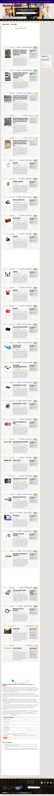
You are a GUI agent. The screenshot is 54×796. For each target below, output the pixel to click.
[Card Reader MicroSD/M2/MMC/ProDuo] (8, 367)
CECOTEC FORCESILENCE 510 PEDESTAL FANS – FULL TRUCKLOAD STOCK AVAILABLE (20, 75)
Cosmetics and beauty (28, 512)
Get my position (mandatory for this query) (28, 735)
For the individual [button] (28, 19)
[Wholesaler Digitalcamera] (8, 499)
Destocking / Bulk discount (27, 47)
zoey (4, 710)
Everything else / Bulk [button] (41, 19)
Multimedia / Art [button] (12, 19)
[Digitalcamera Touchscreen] (8, 480)
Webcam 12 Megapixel (19, 199)
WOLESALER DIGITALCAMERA (20, 441)
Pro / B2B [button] (34, 19)
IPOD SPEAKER (16, 218)
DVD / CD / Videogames (27, 93)
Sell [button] (47, 19)
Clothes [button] (6, 19)
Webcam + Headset (18, 181)
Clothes (30, 625)
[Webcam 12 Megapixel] (8, 201)
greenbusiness (6, 693)
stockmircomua (6, 698)
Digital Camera (17, 460)
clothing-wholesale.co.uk (7, 687)
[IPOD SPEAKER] (8, 220)
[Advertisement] (20, 37)
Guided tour (43, 64)
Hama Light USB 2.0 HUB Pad (20, 327)
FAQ (42, 61)
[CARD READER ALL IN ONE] (8, 387)
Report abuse (12, 47)
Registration (34, 777)
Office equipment (28, 587)
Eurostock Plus (33, 51)
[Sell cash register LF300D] (8, 592)
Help (37, 777)
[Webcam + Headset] (8, 183)
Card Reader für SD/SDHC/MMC (17, 346)
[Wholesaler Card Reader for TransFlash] (8, 555)
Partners (40, 777)
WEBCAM (15, 163)
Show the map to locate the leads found (21, 26)
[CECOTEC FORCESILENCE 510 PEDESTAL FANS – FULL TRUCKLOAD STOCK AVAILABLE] (8, 76)
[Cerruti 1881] (8, 630)
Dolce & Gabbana (17, 648)
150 (26, 683)
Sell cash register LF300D (19, 590)
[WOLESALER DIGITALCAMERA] (8, 441)
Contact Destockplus (20, 777)
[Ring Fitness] (8, 517)
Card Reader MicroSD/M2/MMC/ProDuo (20, 365)
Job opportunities (28, 777)
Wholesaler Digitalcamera (19, 497)
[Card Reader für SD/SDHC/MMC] (8, 347)
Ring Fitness (16, 515)
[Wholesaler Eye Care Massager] (8, 610)
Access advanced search (21, 28)
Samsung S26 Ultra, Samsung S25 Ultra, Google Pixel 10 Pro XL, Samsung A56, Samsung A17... (20, 120)
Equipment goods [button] (20, 19)
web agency (18, 792)
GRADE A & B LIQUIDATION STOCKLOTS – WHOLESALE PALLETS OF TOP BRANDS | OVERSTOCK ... (20, 52)
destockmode (33, 630)
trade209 (5, 704)
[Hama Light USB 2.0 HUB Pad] (8, 329)
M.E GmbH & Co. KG (33, 164)
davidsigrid (33, 632)
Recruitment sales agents (45, 65)
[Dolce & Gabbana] (8, 648)
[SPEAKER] (8, 238)
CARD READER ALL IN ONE (19, 385)
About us (42, 63)
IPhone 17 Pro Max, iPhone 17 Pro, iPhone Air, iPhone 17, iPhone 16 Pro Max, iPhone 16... (20, 143)
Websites (44, 777)
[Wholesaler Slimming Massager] (8, 535)
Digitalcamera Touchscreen (20, 478)
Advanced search (27, 14)
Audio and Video (29, 160)
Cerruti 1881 (16, 628)
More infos (48, 1)
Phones (30, 115)
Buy (15, 777)
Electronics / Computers (27, 196)
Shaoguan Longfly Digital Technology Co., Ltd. (33, 592)
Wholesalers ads (11, 777)
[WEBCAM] (8, 165)
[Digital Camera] (8, 460)
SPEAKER (15, 236)
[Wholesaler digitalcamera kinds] (8, 424)
